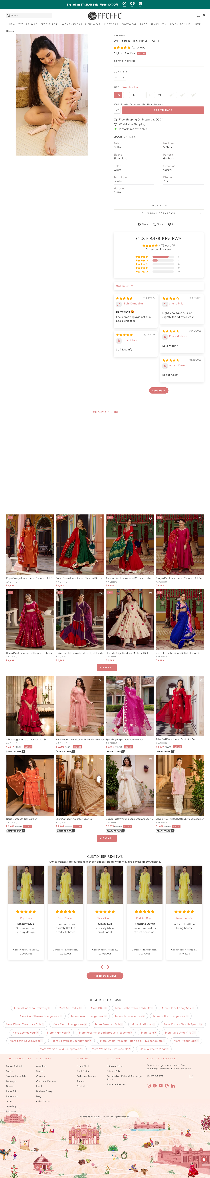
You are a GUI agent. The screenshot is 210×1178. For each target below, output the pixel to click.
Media (39, 1086)
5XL (193, 95)
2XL (160, 95)
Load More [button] (158, 390)
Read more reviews (105, 975)
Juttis (9, 1101)
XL (150, 95)
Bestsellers (50, 24)
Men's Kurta (12, 1096)
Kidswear (111, 24)
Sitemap (81, 1081)
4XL (182, 95)
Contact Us (82, 1086)
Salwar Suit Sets (14, 1065)
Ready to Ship (180, 24)
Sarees (9, 1071)
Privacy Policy (114, 1071)
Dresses (10, 1086)
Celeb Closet (43, 1101)
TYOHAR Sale (28, 24)
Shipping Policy (115, 1065)
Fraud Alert (83, 1065)
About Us (41, 1065)
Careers (40, 1076)
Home (9, 30)
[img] (124, 298)
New (12, 24)
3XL (171, 95)
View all (106, 667)
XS (118, 95)
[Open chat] (204, 1159)
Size (116, 87)
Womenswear (72, 24)
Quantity (121, 71)
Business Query (44, 1091)
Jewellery (158, 24)
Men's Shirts (12, 1091)
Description (158, 205)
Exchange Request (86, 1076)
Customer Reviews (46, 1081)
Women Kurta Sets (16, 1076)
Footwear (129, 24)
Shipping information (158, 213)
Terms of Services (116, 1084)
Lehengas (11, 1081)
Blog (38, 1096)
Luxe (197, 24)
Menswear (93, 24)
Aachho (119, 35)
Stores (39, 1071)
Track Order (83, 1071)
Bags (144, 24)
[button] (122, 47)
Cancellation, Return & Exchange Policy (124, 1078)
